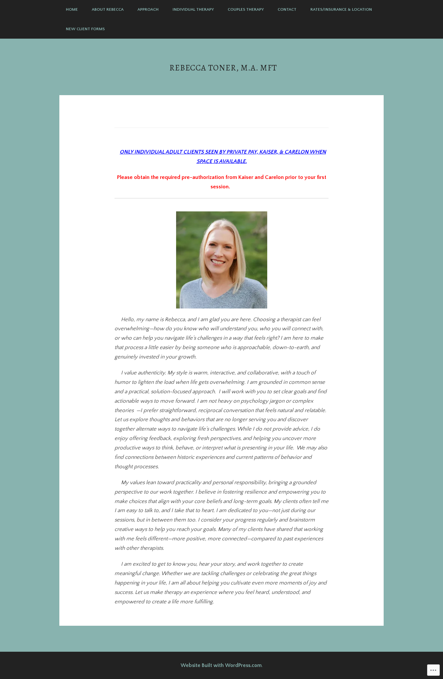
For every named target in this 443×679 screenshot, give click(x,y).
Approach (148, 9)
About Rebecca (108, 9)
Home (72, 9)
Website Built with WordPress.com (221, 665)
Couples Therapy (246, 9)
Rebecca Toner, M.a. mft (223, 67)
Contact (287, 9)
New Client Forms (85, 29)
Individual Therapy (193, 9)
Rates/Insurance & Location (341, 9)
